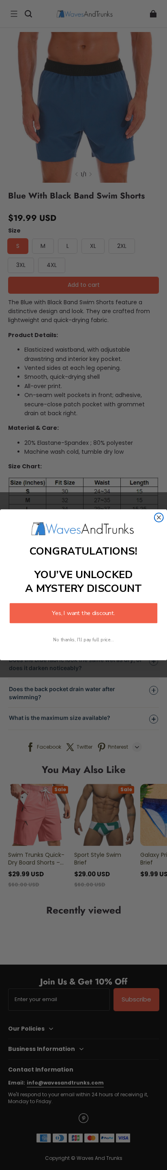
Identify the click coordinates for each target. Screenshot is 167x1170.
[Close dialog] (158, 517)
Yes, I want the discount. (83, 613)
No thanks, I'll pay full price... (83, 640)
